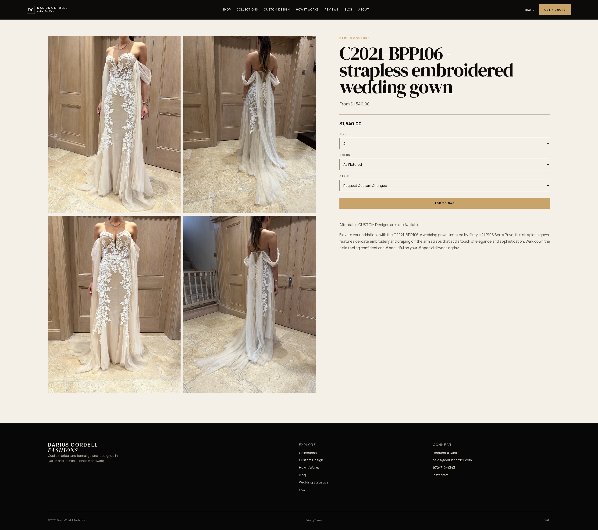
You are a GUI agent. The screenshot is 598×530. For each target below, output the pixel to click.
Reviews (331, 9)
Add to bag (445, 203)
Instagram (440, 475)
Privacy (310, 520)
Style (344, 176)
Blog (348, 9)
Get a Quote (555, 9)
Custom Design (277, 9)
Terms (318, 520)
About (363, 9)
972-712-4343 (444, 467)
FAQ (302, 489)
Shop (226, 9)
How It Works (307, 9)
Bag (530, 9)
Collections (247, 9)
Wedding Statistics (313, 482)
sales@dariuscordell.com (452, 460)
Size (342, 134)
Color (345, 155)
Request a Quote (446, 453)
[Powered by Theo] (546, 520)
